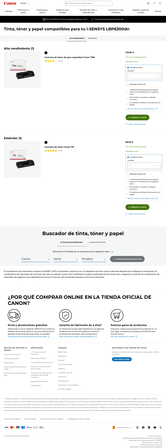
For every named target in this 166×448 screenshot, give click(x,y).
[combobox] (88, 3)
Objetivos (61, 368)
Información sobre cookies (51, 419)
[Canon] (10, 3)
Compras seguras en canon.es (42, 362)
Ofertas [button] (158, 11)
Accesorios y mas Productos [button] (115, 11)
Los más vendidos (64, 389)
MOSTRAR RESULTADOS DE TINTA (129, 259)
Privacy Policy (30, 419)
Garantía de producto (38, 358)
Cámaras (61, 360)
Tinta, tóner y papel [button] (23, 11)
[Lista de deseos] (154, 3)
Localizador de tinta (65, 373)
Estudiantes (62, 356)
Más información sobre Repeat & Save (141, 109)
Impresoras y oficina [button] (42, 11)
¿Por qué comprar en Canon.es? (38, 353)
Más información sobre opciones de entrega (27, 336)
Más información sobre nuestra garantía (76, 336)
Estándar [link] (92, 38)
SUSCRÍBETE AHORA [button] (122, 359)
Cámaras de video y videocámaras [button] (88, 11)
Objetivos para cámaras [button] (62, 11)
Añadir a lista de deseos (136, 124)
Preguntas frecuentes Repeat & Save (15, 374)
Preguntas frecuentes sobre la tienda (15, 368)
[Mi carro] (160, 3)
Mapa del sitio (36, 385)
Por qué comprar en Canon (123, 336)
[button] (112, 252)
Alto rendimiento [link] (77, 38)
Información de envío (12, 358)
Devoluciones (9, 363)
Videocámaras (63, 381)
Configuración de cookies (78, 419)
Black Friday (62, 352)
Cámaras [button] (8, 11)
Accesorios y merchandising (68, 385)
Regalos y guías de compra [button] (141, 11)
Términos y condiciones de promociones (40, 368)
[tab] (71, 242)
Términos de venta (12, 419)
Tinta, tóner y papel (65, 364)
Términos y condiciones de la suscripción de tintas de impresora (41, 375)
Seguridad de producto (39, 381)
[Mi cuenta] (148, 3)
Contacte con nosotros (12, 354)
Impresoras (62, 377)
